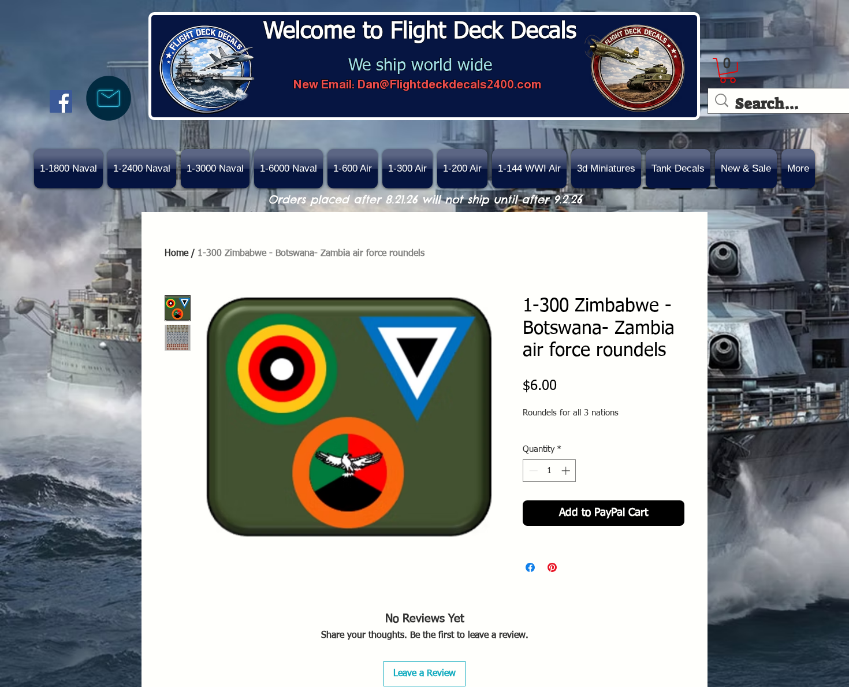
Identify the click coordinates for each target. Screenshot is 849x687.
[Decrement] (532, 470)
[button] (746, 168)
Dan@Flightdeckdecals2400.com (449, 84)
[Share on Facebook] (530, 567)
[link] (728, 70)
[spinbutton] (549, 470)
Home (176, 253)
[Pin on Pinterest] (552, 567)
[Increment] (567, 470)
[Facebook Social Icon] (61, 101)
